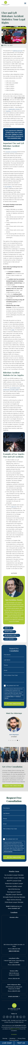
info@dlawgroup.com (16, 906)
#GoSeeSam (14, 1034)
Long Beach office (14, 958)
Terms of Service (8, 851)
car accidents (8, 186)
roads (12, 329)
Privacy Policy (10, 696)
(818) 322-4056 (16, 948)
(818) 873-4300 (16, 991)
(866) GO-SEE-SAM (15, 1028)
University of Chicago (11, 151)
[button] (25, 3)
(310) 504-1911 (16, 978)
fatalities (8, 111)
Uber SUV (13, 506)
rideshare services (17, 50)
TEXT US (21, 1043)
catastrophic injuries (14, 109)
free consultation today (14, 138)
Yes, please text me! (12, 685)
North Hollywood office (14, 984)
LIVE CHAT (7, 1043)
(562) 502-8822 (16, 964)
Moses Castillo (14, 734)
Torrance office (14, 971)
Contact (14, 134)
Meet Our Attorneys (14, 713)
